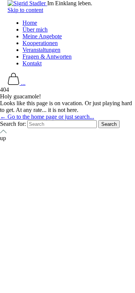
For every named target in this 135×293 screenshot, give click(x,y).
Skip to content (25, 10)
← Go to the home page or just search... (47, 116)
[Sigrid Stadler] (27, 3)
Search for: (13, 124)
